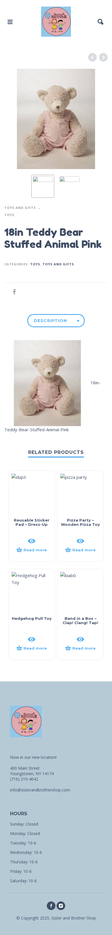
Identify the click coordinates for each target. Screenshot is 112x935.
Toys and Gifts (20, 207)
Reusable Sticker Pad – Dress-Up (31, 522)
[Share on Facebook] (12, 292)
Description (50, 320)
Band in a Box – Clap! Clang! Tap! (80, 620)
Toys (9, 215)
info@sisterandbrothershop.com (40, 790)
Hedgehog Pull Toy (32, 618)
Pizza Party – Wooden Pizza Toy (80, 522)
